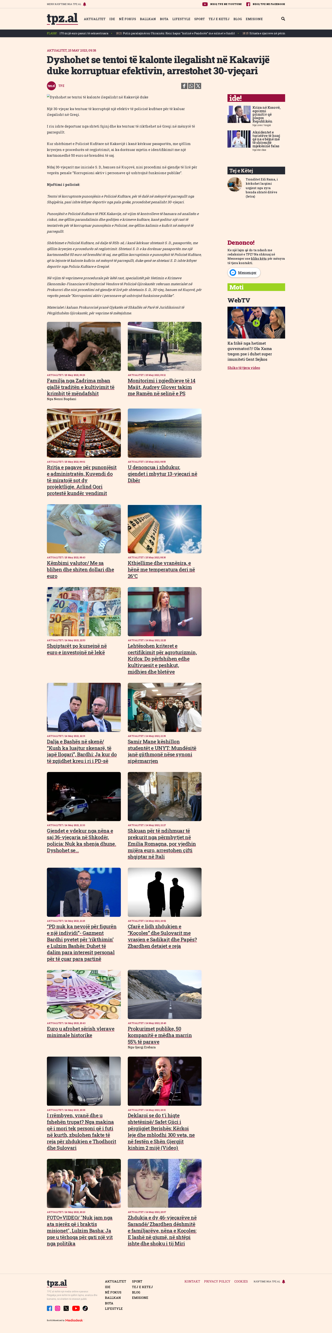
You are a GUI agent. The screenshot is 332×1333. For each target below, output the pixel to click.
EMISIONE (254, 19)
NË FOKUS (127, 19)
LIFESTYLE (181, 19)
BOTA (164, 19)
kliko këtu (259, 258)
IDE (112, 19)
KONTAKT (192, 1281)
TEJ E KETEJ (219, 19)
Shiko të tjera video (243, 367)
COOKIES (241, 1281)
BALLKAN (148, 19)
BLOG (237, 19)
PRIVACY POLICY (217, 1281)
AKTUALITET (94, 19)
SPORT (199, 19)
